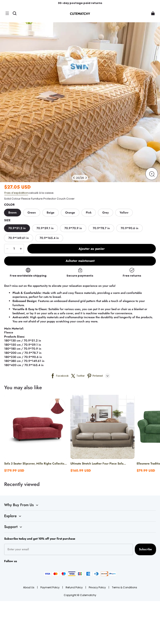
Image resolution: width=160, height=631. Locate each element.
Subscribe (145, 549)
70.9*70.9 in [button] (73, 228)
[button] (7, 13)
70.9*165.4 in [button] (49, 238)
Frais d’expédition (16, 193)
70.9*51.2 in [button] (17, 228)
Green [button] (32, 212)
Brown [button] (12, 212)
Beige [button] (50, 212)
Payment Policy (50, 587)
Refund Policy (74, 587)
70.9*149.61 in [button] (18, 238)
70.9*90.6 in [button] (129, 228)
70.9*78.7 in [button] (101, 228)
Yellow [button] (124, 212)
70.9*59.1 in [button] (45, 228)
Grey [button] (105, 212)
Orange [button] (70, 212)
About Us (29, 587)
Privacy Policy (97, 587)
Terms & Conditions (124, 587)
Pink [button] (88, 212)
